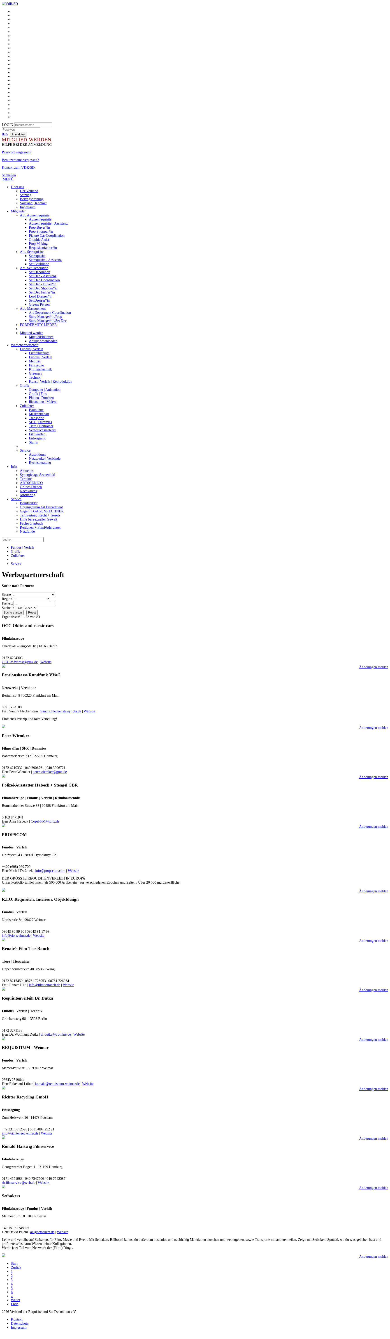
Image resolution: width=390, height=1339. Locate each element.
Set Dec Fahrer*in (42, 292)
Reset (32, 612)
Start (14, 1263)
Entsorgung (37, 438)
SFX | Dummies (40, 422)
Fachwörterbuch (31, 523)
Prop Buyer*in (39, 227)
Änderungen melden (373, 667)
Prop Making (38, 244)
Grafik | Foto (38, 394)
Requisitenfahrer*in (43, 248)
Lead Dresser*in (40, 296)
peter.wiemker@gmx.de (50, 772)
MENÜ (8, 179)
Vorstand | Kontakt (33, 203)
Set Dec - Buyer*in (42, 284)
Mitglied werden (31, 333)
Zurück (16, 1267)
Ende (14, 1304)
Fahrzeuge (36, 365)
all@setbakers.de (42, 1232)
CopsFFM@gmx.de (45, 821)
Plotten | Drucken (41, 398)
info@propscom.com (50, 871)
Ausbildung (37, 454)
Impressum (27, 207)
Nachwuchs (28, 491)
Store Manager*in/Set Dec (48, 321)
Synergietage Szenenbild (37, 475)
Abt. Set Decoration (34, 268)
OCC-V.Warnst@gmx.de (20, 662)
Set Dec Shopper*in (43, 288)
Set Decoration (39, 272)
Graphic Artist (39, 239)
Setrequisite (37, 256)
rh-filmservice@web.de (18, 1182)
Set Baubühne (39, 264)
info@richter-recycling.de (20, 1133)
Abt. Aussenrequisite (34, 215)
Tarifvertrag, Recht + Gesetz (40, 515)
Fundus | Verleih (31, 349)
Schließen (9, 175)
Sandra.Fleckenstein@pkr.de (60, 711)
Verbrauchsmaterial (42, 430)
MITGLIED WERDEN (26, 139)
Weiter (15, 1300)
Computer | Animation (44, 389)
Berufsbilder (28, 503)
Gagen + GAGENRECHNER (42, 511)
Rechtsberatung (40, 462)
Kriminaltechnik (40, 369)
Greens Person (39, 304)
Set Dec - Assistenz (42, 276)
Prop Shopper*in (41, 231)
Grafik (24, 385)
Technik (34, 377)
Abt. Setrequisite (32, 252)
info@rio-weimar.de (16, 935)
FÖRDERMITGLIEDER (38, 325)
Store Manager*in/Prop (45, 316)
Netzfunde (27, 531)
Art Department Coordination (50, 312)
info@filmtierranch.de (44, 985)
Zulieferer (27, 406)
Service (25, 450)
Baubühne (36, 410)
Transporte (36, 418)
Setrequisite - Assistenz (45, 260)
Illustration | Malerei (43, 402)
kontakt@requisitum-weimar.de (57, 1084)
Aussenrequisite (40, 219)
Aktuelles (26, 471)
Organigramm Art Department (41, 507)
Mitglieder (18, 211)
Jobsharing (27, 495)
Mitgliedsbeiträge (41, 337)
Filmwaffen (37, 434)
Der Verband (29, 191)
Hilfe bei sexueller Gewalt (38, 519)
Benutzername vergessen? (20, 160)
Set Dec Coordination (44, 280)
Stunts (33, 442)
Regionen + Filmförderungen (40, 527)
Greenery (35, 373)
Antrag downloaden (43, 341)
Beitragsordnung (32, 199)
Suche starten (13, 612)
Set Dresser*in (39, 300)
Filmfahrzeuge (39, 353)
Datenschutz (19, 1323)
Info (14, 466)
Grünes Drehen (31, 487)
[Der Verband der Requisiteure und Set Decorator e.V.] (10, 4)
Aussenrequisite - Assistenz (48, 223)
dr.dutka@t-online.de (56, 1034)
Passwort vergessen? (16, 152)
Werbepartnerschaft (24, 345)
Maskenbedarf (39, 414)
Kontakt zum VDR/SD (18, 167)
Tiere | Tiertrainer (41, 426)
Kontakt (16, 1319)
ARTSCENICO (31, 483)
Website (45, 662)
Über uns (17, 187)
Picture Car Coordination (47, 235)
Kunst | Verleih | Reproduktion (50, 381)
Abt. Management (33, 308)
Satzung (25, 195)
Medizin (35, 361)
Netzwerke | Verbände (44, 458)
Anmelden (18, 134)
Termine (26, 479)
